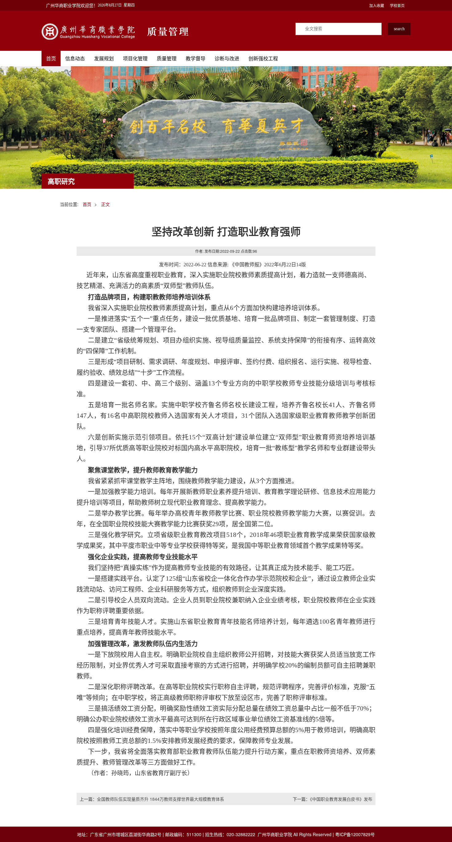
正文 (105, 204)
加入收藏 (376, 5)
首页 (51, 58)
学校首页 (397, 5)
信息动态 (75, 58)
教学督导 (195, 58)
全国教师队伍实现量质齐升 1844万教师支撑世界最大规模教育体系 (160, 799)
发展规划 (104, 58)
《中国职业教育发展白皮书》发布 (341, 799)
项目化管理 (135, 58)
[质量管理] (89, 31)
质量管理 (166, 58)
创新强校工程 (263, 58)
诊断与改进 (227, 58)
